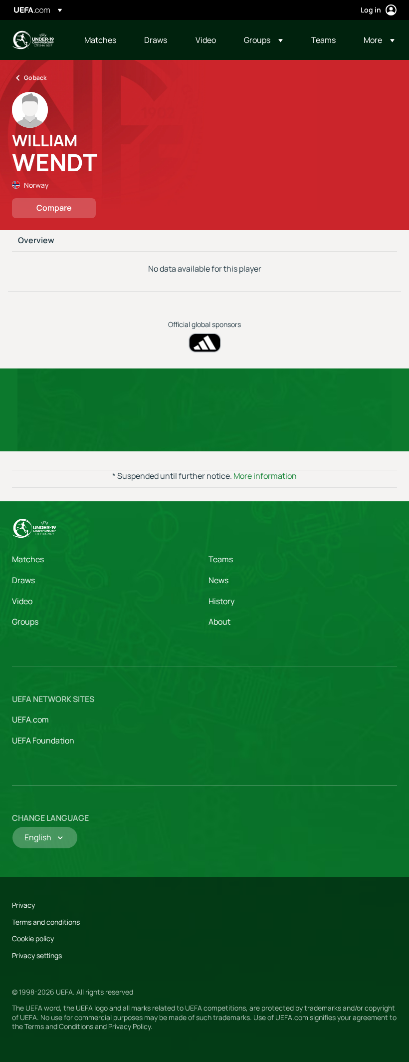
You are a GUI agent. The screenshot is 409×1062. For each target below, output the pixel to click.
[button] (263, 39)
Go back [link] (35, 77)
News (218, 580)
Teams (220, 559)
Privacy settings (37, 955)
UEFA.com (30, 719)
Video (22, 601)
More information (265, 475)
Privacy (23, 905)
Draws (23, 580)
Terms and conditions (46, 922)
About (219, 621)
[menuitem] (102, 39)
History (221, 601)
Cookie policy (33, 938)
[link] (100, 39)
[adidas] (205, 343)
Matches (28, 559)
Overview (36, 240)
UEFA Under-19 (33, 39)
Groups (25, 621)
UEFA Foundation (43, 740)
